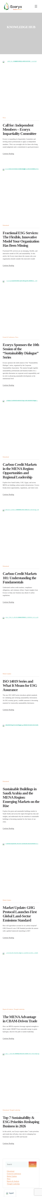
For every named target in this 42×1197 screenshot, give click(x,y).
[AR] (10, 1193)
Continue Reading (8, 154)
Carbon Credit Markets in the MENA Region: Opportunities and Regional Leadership (20, 470)
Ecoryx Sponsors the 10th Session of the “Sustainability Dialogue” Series (21, 351)
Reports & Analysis (8, 1009)
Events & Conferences (9, 337)
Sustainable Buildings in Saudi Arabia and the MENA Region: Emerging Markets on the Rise (21, 797)
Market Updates (7, 674)
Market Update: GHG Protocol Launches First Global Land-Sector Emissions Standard (20, 913)
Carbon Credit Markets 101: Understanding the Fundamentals (20, 578)
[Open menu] (36, 6)
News (4, 118)
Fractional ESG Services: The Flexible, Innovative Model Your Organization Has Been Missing (21, 239)
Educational (6, 225)
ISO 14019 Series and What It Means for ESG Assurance (20, 685)
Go (32, 1164)
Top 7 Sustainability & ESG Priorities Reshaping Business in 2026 (21, 1122)
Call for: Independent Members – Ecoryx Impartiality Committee (19, 129)
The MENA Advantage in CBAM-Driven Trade (20, 1019)
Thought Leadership (19, 1009)
